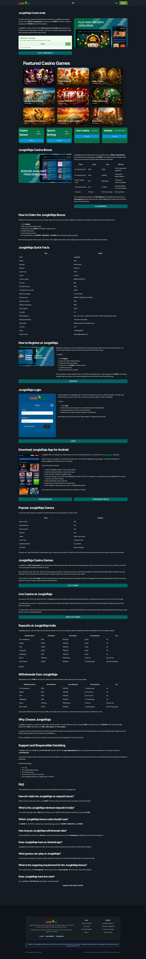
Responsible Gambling (86, 929)
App (73, 3)
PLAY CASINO (73, 585)
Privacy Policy (86, 926)
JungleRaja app (108, 455)
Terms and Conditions (86, 923)
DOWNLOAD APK (45, 499)
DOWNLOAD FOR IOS (101, 499)
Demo (39, 79)
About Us (86, 932)
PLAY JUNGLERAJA (45, 53)
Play (39, 74)
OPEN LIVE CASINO (73, 617)
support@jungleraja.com (108, 923)
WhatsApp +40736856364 (108, 926)
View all (31, 140)
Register (123, 3)
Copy (68, 44)
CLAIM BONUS (100, 206)
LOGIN (73, 441)
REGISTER (73, 381)
